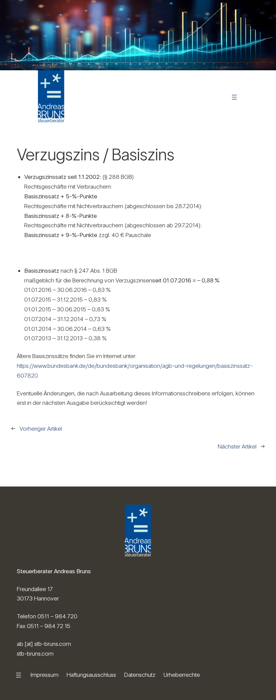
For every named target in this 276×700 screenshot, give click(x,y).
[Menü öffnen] (234, 97)
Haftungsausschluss (91, 674)
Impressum (45, 674)
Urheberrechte (182, 674)
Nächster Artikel (237, 446)
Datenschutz (140, 674)
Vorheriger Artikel (41, 428)
